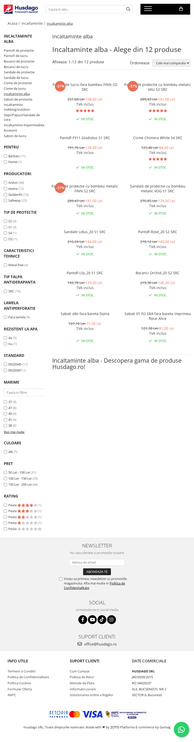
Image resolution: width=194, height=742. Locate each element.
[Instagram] (111, 619)
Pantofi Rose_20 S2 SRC (157, 231)
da (10, 337)
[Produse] (148, 10)
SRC (11, 291)
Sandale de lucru (16, 77)
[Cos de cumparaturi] (181, 9)
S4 (10, 233)
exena (12, 188)
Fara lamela (17, 317)
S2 (10, 221)
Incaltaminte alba (17, 93)
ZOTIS (114, 727)
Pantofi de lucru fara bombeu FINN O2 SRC (85, 87)
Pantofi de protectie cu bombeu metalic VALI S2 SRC (157, 87)
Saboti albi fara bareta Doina (85, 313)
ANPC (12, 695)
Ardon (13, 182)
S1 (10, 227)
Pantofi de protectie (19, 50)
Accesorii (10, 130)
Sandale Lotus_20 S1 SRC (85, 231)
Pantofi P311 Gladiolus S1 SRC (85, 137)
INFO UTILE (18, 660)
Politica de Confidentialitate (28, 677)
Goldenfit (15, 194)
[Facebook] (82, 619)
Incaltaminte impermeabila (24, 125)
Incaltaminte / (33, 23)
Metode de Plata (82, 683)
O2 (10, 239)
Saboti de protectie (18, 99)
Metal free (15, 265)
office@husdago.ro (100, 643)
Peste (12, 505)
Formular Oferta (20, 689)
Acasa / (14, 23)
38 (10, 425)
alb (10, 451)
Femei (12, 162)
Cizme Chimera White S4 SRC (157, 137)
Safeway (14, 200)
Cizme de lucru (15, 88)
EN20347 (14, 370)
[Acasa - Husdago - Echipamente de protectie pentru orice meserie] (21, 9)
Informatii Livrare (83, 689)
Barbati (13, 156)
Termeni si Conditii (21, 671)
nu (10, 344)
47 (10, 408)
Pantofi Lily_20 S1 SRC (85, 272)
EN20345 (14, 364)
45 (10, 413)
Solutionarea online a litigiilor (91, 695)
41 (10, 419)
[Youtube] (92, 619)
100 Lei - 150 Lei (20, 478)
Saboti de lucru (15, 136)
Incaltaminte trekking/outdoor (17, 107)
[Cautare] (128, 9)
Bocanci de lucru (16, 67)
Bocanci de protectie (19, 61)
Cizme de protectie (18, 83)
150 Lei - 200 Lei (20, 484)
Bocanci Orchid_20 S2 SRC (158, 272)
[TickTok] (102, 619)
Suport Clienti (85, 660)
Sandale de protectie (19, 72)
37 (10, 401)
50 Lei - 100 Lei (19, 472)
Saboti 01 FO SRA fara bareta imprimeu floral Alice (158, 316)
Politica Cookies (19, 683)
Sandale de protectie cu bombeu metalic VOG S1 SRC (157, 188)
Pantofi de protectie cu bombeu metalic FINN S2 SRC (85, 188)
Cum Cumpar (80, 671)
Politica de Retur (82, 677)
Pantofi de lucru (16, 55)
